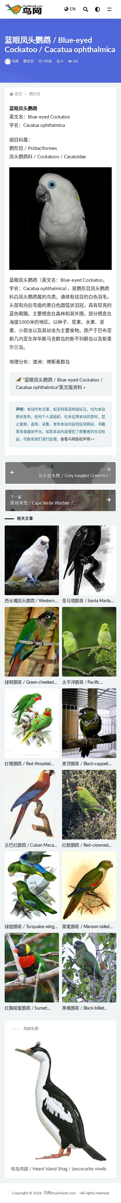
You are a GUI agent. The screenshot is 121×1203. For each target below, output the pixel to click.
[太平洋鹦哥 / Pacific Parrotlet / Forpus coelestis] (89, 642)
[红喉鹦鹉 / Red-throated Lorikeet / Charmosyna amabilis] (32, 723)
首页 (18, 94)
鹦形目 (28, 61)
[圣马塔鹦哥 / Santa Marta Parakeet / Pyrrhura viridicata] (89, 560)
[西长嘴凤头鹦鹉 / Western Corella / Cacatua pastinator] (32, 560)
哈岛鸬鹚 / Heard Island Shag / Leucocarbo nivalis (58, 1169)
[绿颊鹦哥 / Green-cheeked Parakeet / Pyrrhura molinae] (32, 642)
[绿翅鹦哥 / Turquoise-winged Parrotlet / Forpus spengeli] (32, 886)
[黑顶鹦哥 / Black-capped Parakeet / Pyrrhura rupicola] (89, 723)
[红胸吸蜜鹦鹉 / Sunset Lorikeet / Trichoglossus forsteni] (32, 967)
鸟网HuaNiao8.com (59, 1193)
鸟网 (15, 61)
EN (73, 9)
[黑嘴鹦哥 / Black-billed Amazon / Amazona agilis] (89, 967)
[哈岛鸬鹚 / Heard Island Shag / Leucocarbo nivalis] (60, 1101)
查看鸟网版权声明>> (77, 439)
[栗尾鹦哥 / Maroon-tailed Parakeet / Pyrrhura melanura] (89, 886)
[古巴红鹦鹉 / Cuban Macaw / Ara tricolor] (32, 805)
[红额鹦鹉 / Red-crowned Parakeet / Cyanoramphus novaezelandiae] (89, 805)
